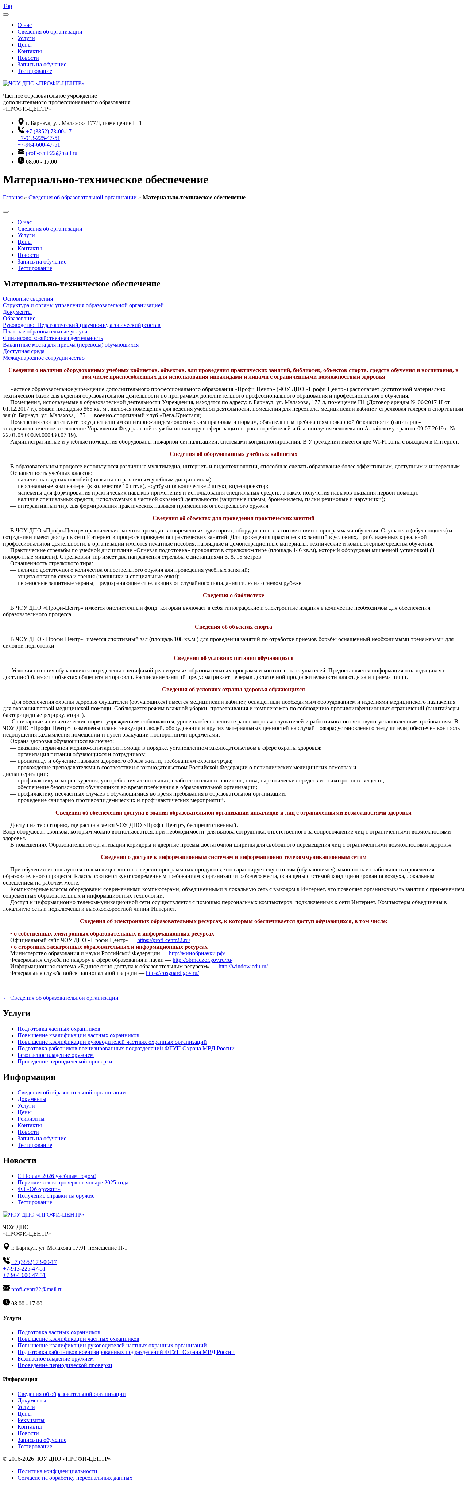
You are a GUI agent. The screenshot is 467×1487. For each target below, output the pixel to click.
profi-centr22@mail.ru (51, 153)
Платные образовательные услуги (45, 331)
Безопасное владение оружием (56, 1055)
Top (7, 6)
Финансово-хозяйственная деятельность (53, 338)
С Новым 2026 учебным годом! (57, 1176)
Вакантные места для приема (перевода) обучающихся (71, 344)
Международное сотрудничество (44, 358)
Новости (28, 58)
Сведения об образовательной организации (82, 197)
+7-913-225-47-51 (39, 138)
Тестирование (35, 71)
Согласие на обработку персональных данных (75, 1478)
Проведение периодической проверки (65, 1061)
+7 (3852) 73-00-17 (49, 131)
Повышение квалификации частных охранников (78, 1035)
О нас (25, 25)
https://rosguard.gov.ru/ (172, 973)
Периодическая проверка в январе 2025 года (73, 1182)
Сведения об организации (50, 31)
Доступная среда (24, 351)
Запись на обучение (42, 64)
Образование (19, 318)
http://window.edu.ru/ (243, 966)
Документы (17, 312)
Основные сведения (28, 299)
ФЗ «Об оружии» (39, 1189)
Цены (25, 45)
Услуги (26, 38)
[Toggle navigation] (6, 14)
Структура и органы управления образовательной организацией (83, 305)
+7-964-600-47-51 (39, 144)
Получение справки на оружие (56, 1196)
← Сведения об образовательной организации (61, 998)
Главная (13, 197)
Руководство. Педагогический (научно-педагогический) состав (82, 325)
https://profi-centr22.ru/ (163, 940)
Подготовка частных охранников (59, 1029)
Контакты (30, 51)
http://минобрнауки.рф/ (197, 953)
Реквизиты (31, 1119)
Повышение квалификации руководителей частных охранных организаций (112, 1042)
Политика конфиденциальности (57, 1471)
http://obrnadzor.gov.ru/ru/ (202, 960)
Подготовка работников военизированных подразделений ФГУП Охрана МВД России (126, 1048)
